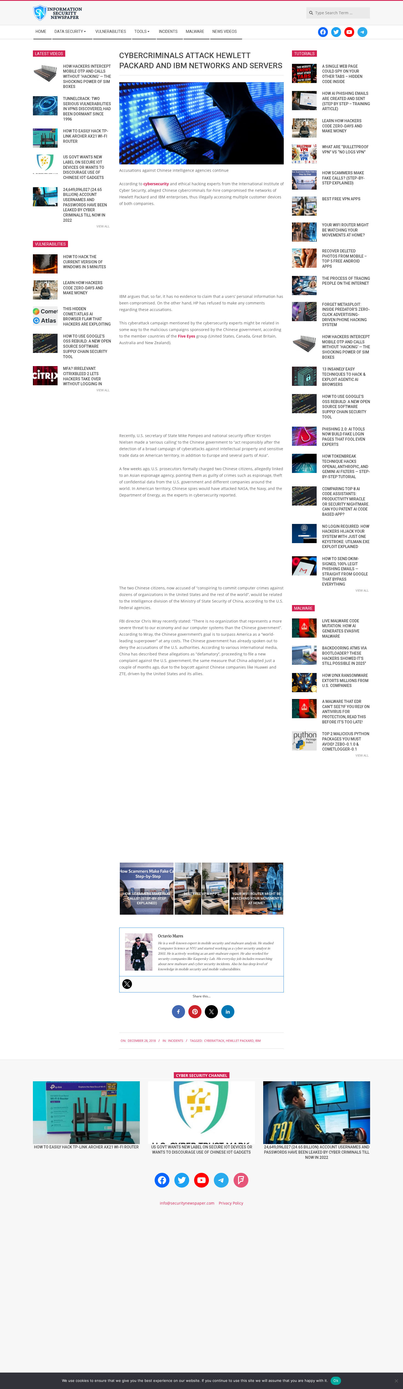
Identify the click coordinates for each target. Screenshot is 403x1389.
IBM (258, 1041)
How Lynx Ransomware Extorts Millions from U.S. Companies (345, 680)
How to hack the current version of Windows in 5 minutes (84, 262)
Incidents (175, 1041)
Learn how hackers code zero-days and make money (83, 288)
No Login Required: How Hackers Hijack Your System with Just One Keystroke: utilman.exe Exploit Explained (346, 536)
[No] (396, 1381)
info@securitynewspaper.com (187, 1203)
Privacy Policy (231, 1203)
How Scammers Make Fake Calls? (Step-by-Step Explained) (343, 178)
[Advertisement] (201, 252)
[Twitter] (127, 984)
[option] (147, 889)
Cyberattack (214, 1041)
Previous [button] (115, 888)
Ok (335, 1380)
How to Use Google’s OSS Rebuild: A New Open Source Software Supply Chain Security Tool (87, 346)
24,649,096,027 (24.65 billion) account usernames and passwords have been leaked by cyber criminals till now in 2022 (85, 205)
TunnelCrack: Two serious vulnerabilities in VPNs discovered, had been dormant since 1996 (87, 108)
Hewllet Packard (240, 1041)
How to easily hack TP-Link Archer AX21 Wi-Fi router (85, 136)
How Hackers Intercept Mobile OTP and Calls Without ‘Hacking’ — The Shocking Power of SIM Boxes (87, 76)
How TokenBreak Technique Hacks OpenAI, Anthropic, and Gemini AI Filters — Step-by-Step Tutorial (346, 466)
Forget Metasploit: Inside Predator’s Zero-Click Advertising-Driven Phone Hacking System (346, 314)
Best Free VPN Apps (341, 199)
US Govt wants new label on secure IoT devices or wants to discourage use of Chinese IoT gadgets (83, 167)
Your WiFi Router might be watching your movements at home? (345, 230)
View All (103, 226)
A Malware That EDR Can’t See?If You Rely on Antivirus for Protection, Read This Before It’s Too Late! (346, 711)
